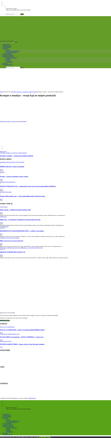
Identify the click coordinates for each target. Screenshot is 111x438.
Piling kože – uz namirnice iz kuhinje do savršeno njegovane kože (20, 219)
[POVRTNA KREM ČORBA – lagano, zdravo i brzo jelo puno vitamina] (5, 341)
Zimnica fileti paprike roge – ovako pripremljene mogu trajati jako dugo (22, 196)
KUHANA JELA (7, 45)
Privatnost (47, 437)
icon (1, 228)
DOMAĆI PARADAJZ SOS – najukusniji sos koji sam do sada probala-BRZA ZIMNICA (28, 186)
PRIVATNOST (32, 398)
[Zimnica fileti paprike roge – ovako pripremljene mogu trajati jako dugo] (5, 192)
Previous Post (3, 151)
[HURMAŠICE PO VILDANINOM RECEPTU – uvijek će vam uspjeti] (4, 226)
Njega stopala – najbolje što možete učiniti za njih (15, 210)
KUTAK (5, 63)
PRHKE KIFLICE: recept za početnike (12, 166)
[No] (50, 437)
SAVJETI (8, 60)
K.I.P (1, 169)
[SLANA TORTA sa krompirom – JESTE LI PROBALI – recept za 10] (10, 334)
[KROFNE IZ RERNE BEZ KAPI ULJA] (21, 247)
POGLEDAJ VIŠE (5, 320)
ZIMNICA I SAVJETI (8, 56)
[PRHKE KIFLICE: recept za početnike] (12, 162)
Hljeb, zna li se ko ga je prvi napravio (11, 241)
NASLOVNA (6, 44)
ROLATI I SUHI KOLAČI (12, 51)
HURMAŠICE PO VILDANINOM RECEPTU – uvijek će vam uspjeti (22, 231)
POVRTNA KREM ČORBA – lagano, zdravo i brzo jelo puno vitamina (22, 344)
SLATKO (5, 48)
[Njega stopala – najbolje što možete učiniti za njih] (3, 206)
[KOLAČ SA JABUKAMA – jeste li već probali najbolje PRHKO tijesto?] (7, 327)
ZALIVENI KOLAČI (11, 52)
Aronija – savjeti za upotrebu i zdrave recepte (14, 176)
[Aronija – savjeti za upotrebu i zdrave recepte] (2, 172)
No (43, 437)
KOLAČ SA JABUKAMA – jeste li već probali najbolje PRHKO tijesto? (22, 330)
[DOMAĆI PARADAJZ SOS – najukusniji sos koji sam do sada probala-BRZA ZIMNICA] (7, 182)
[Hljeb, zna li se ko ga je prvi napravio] (9, 237)
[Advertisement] (55, 79)
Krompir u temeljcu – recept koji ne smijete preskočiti (16, 156)
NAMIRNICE (9, 62)
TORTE (8, 49)
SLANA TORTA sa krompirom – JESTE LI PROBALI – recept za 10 (21, 337)
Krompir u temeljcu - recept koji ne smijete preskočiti (24, 91)
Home (1, 91)
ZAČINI (8, 59)
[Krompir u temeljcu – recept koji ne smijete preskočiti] (13, 153)
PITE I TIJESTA (7, 47)
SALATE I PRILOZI (8, 55)
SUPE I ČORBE (7, 54)
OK (40, 437)
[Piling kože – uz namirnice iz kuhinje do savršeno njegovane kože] (3, 216)
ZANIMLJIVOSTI (7, 64)
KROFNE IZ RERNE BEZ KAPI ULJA (12, 252)
